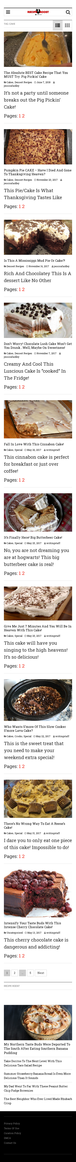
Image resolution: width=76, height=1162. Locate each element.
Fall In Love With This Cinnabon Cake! (34, 444)
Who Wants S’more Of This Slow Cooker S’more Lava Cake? (35, 729)
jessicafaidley (11, 85)
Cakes (10, 82)
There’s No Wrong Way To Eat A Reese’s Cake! (34, 825)
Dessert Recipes (23, 82)
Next (40, 973)
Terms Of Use (11, 1128)
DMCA (7, 1138)
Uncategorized (15, 932)
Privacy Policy (12, 1123)
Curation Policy (12, 1133)
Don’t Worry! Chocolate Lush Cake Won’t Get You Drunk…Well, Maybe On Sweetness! (38, 346)
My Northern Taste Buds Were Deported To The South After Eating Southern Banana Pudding (37, 1048)
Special (18, 449)
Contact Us (10, 1142)
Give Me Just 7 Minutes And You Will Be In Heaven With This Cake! (38, 628)
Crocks (18, 736)
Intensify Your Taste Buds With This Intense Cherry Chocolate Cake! (32, 925)
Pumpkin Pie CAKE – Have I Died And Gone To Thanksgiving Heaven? (38, 172)
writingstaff (53, 449)
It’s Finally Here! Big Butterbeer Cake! (33, 537)
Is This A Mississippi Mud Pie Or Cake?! (34, 260)
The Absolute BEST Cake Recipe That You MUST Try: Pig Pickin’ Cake (36, 75)
